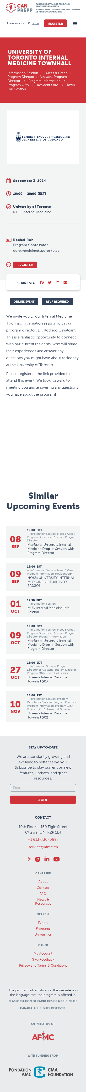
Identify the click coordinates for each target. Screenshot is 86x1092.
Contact (43, 888)
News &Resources (43, 902)
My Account (43, 953)
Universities (43, 934)
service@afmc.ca (43, 847)
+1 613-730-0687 (43, 839)
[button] (75, 23)
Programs (43, 928)
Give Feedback (43, 959)
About (43, 882)
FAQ (43, 894)
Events (43, 923)
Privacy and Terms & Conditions (43, 965)
